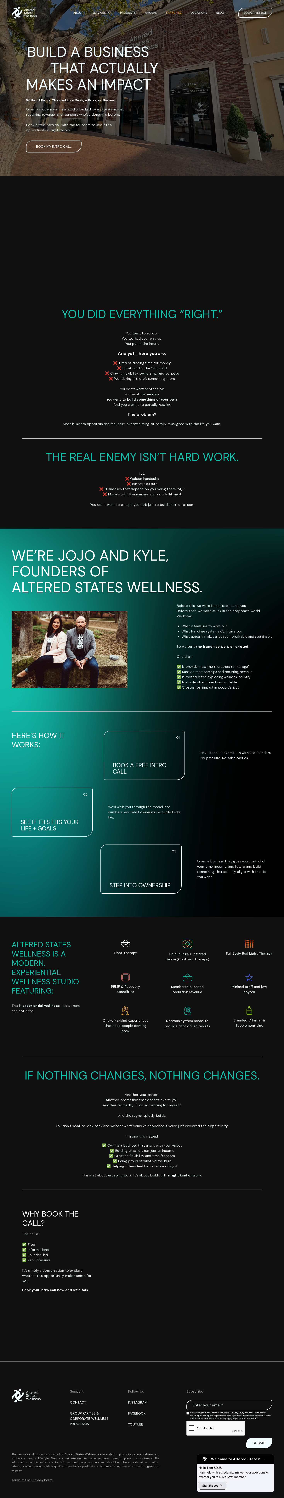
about (78, 13)
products (128, 13)
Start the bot (210, 1485)
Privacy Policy (237, 1412)
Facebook (136, 1413)
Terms (226, 1412)
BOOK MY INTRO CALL (53, 146)
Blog (220, 13)
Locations (199, 13)
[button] (102, 12)
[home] (24, 13)
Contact (78, 1402)
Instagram (137, 1402)
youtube (135, 1424)
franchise (174, 13)
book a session (255, 13)
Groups (151, 13)
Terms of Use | (22, 1480)
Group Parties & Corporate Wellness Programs (89, 1418)
